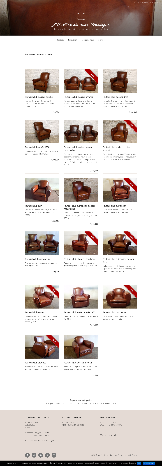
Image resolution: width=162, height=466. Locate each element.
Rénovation (72, 40)
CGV (150, 2)
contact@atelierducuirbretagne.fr (42, 440)
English (156, 2)
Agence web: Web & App (127, 455)
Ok (139, 463)
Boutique (60, 40)
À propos (101, 40)
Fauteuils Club (110, 403)
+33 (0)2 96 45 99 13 (41, 435)
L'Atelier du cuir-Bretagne (81, 24)
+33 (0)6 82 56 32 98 (41, 433)
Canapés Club (67, 403)
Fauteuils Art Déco (97, 403)
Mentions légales (140, 2)
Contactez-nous (87, 40)
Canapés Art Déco (53, 403)
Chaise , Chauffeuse (81, 403)
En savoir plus (148, 463)
